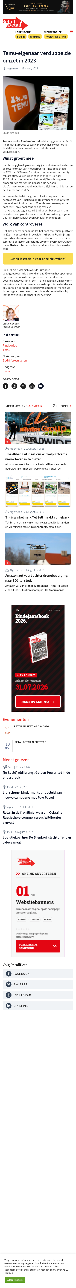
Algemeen (13, 68)
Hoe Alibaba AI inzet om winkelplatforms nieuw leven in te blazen (36, 456)
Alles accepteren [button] (15, 1279)
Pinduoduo (10, 345)
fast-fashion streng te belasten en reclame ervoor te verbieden (36, 239)
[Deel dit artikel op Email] (41, 386)
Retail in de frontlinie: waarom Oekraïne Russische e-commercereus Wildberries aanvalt (32, 817)
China (6, 371)
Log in (21, 36)
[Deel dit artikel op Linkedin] (32, 386)
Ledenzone (23, 32)
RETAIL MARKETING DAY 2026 (31, 726)
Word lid (35, 36)
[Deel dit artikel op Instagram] (14, 386)
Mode (10, 832)
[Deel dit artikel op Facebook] (5, 386)
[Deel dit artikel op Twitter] (23, 386)
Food (10, 767)
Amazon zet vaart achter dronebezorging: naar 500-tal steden (36, 578)
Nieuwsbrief (53, 32)
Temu (6, 350)
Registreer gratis (56, 36)
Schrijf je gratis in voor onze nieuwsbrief (38, 259)
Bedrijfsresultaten (15, 360)
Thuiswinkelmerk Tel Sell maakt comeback (37, 517)
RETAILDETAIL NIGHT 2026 (30, 742)
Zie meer (61, 405)
